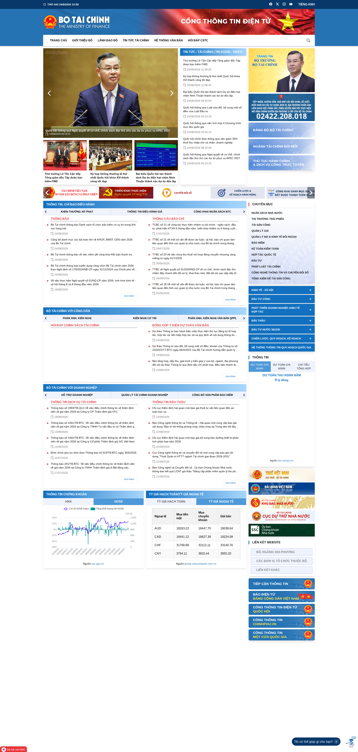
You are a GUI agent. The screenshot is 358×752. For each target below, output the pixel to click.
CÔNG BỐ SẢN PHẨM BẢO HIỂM (212, 394)
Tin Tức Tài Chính (136, 40)
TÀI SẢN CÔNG (261, 224)
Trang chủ (58, 40)
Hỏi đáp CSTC (198, 40)
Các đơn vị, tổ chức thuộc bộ (281, 561)
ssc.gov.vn (98, 563)
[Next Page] (171, 93)
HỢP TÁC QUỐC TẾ (264, 254)
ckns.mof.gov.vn (285, 460)
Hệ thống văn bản (168, 40)
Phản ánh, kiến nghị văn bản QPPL (212, 318)
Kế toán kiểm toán (265, 248)
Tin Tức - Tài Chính (198, 51)
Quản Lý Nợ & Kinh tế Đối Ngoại (274, 236)
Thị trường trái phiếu (268, 218)
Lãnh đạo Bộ (108, 40)
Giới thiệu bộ (82, 40)
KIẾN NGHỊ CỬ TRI (144, 318)
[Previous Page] (49, 93)
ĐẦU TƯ (257, 260)
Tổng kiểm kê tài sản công (271, 278)
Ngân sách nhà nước (267, 212)
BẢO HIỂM (258, 242)
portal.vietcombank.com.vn (200, 563)
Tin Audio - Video (228, 51)
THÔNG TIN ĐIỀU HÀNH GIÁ (144, 211)
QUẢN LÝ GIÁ (260, 230)
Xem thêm (129, 296)
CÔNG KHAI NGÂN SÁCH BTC (212, 211)
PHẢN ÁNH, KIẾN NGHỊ (77, 318)
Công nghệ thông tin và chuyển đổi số (280, 272)
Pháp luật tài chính (266, 266)
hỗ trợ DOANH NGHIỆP (77, 394)
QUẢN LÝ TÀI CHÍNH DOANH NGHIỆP (144, 394)
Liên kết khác (268, 569)
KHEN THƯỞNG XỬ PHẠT (77, 211)
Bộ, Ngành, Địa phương (275, 552)
